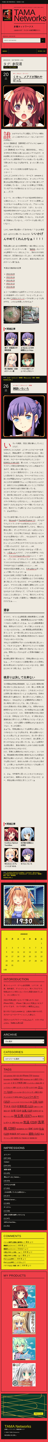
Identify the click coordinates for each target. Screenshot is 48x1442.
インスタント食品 (34, 1083)
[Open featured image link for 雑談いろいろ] (24, 416)
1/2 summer (10, 1076)
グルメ (19, 73)
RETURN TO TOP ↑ (10, 1435)
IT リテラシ (7, 1207)
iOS (19, 1076)
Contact (6, 1162)
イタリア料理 (19, 1083)
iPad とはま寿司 (9, 1259)
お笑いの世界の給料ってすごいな (14, 1215)
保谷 (7, 1111)
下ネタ (10, 1106)
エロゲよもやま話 (9, 1184)
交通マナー (38, 1106)
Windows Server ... (10, 1199)
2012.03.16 (10, 277)
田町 (33, 1129)
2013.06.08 (10, 287)
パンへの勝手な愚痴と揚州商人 (13, 1242)
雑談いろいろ (21, 388)
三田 (38, 1102)
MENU (5, 51)
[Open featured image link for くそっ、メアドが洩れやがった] (24, 106)
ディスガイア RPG (13, 1097)
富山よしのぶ (27, 377)
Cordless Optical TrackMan (15, 872)
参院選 (20, 377)
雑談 (30, 385)
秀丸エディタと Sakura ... (12, 1177)
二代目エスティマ (18, 298)
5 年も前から (31, 569)
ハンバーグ (15, 1102)
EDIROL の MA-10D (11, 463)
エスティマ (14, 377)
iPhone (27, 1076)
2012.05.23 (10, 281)
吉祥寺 (37, 1111)
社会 (8, 875)
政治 (4, 875)
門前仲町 (25, 1138)
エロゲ (33, 1087)
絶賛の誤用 (7, 1169)
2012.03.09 (10, 274)
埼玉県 (23, 1116)
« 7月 (5, 969)
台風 (27, 1110)
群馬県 (24, 1134)
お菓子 (37, 1079)
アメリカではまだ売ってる (19, 556)
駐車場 (33, 1138)
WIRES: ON (41, 51)
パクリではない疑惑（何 (11, 1265)
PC (14, 73)
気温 (30, 1122)
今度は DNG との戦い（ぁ (12, 1252)
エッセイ (16, 385)
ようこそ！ (7, 1154)
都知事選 (13, 875)
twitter (18, 1079)
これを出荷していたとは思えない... (15, 1192)
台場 (16, 1110)
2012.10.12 (10, 284)
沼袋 (33, 377)
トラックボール (32, 873)
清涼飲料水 (22, 1129)
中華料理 (25, 1106)
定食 (34, 1116)
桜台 (19, 1123)
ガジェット (24, 385)
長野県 (17, 1138)
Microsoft (12, 520)
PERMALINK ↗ (8, 379)
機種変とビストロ (9, 1245)
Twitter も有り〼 (17, 1023)
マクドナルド (26, 1102)
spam (8, 377)
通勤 (34, 1133)
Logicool (29, 872)
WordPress (28, 1079)
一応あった (11, 553)
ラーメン (26, 73)
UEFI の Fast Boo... (10, 1222)
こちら (36, 1006)
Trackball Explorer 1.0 (27, 520)
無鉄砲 (32, 249)
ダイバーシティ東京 (32, 1092)
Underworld (23, 873)
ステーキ (17, 1092)
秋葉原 (15, 1134)
